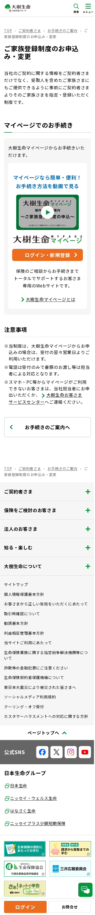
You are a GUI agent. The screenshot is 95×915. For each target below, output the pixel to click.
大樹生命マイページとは (50, 299)
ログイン (25, 906)
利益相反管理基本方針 (24, 633)
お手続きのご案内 (62, 30)
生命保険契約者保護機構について (34, 677)
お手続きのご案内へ (47, 427)
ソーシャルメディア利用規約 (30, 696)
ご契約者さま (29, 30)
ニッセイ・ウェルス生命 (33, 798)
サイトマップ (16, 584)
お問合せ (70, 906)
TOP (8, 30)
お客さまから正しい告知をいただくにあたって (46, 603)
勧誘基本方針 (16, 623)
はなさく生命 (23, 811)
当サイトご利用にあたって (28, 642)
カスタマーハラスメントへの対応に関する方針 (46, 716)
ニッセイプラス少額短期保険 (37, 823)
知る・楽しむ (18, 547)
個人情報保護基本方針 (24, 594)
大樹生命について (23, 566)
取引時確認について (22, 613)
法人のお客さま (20, 528)
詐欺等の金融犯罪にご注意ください (36, 667)
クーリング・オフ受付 (24, 706)
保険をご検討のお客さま (30, 510)
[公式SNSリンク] (42, 752)
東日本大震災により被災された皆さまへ (40, 687)
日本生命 (18, 785)
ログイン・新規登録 (47, 254)
